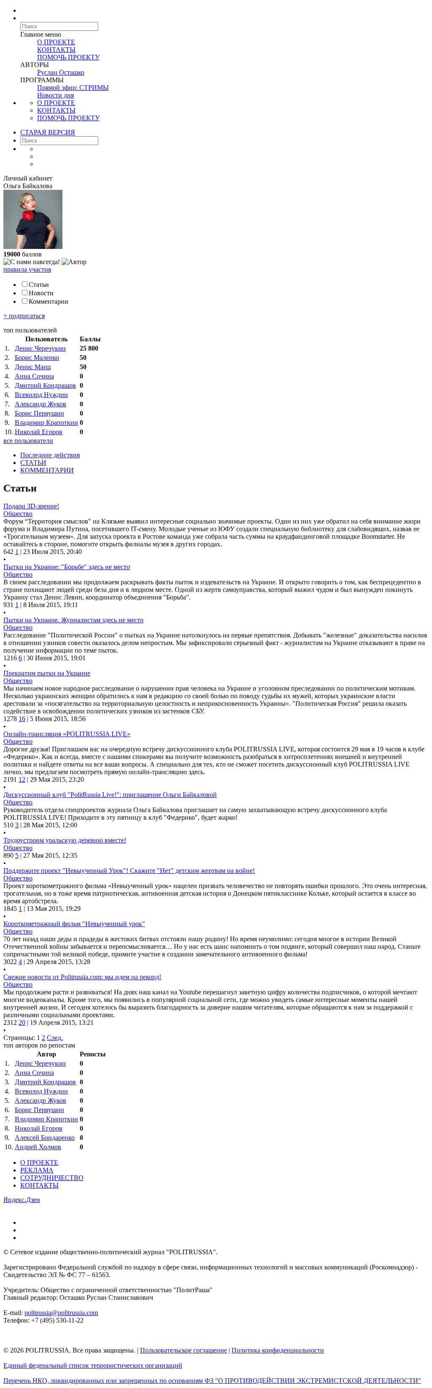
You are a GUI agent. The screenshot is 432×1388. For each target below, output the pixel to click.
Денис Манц (33, 366)
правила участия (27, 269)
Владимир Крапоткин (46, 422)
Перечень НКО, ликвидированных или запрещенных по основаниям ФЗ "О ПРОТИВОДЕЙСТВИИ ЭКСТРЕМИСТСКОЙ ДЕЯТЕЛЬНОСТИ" (212, 1380)
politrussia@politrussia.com (61, 1312)
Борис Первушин (39, 413)
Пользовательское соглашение (183, 1350)
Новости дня (55, 95)
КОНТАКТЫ (56, 49)
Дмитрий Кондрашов (45, 385)
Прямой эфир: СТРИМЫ (73, 87)
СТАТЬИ (33, 462)
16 (22, 718)
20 (22, 1022)
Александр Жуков (40, 404)
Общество (17, 513)
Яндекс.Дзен (21, 1199)
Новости (41, 293)
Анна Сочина (34, 376)
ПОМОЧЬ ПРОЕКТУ (68, 57)
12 (22, 779)
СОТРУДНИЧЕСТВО (52, 1177)
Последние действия (50, 455)
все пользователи (28, 440)
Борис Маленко (37, 357)
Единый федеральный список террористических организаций (92, 1365)
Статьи (39, 284)
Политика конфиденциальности (278, 1350)
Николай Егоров (38, 431)
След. (55, 1037)
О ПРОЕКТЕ (56, 42)
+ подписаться (24, 315)
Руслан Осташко (60, 72)
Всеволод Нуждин (41, 394)
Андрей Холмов (38, 1146)
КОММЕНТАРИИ (47, 470)
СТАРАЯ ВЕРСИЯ (47, 132)
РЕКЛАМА (37, 1170)
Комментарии (48, 301)
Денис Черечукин (40, 348)
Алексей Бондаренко (45, 1137)
